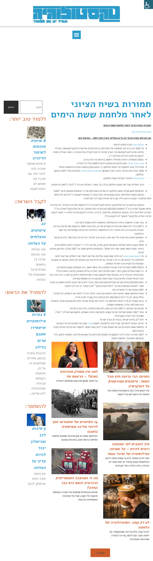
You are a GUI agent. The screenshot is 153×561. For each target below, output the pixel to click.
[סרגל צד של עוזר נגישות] (148, 4)
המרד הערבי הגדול (136, 163)
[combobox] (31, 107)
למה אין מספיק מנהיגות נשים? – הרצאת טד (79, 374)
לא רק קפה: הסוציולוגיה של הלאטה (127, 525)
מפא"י (90, 323)
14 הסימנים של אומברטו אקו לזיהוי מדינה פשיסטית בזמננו (75, 426)
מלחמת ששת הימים (132, 256)
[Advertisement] (76, 69)
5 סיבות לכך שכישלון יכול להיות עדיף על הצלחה (38, 448)
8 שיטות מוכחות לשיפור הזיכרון (38, 149)
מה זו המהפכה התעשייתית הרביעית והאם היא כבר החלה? (76, 482)
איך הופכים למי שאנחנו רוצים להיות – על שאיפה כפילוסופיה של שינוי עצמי (128, 448)
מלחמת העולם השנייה (90, 170)
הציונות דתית (138, 144)
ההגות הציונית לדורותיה (141, 131)
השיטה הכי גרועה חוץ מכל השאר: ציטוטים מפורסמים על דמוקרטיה (128, 381)
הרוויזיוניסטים (138, 178)
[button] (76, 35)
